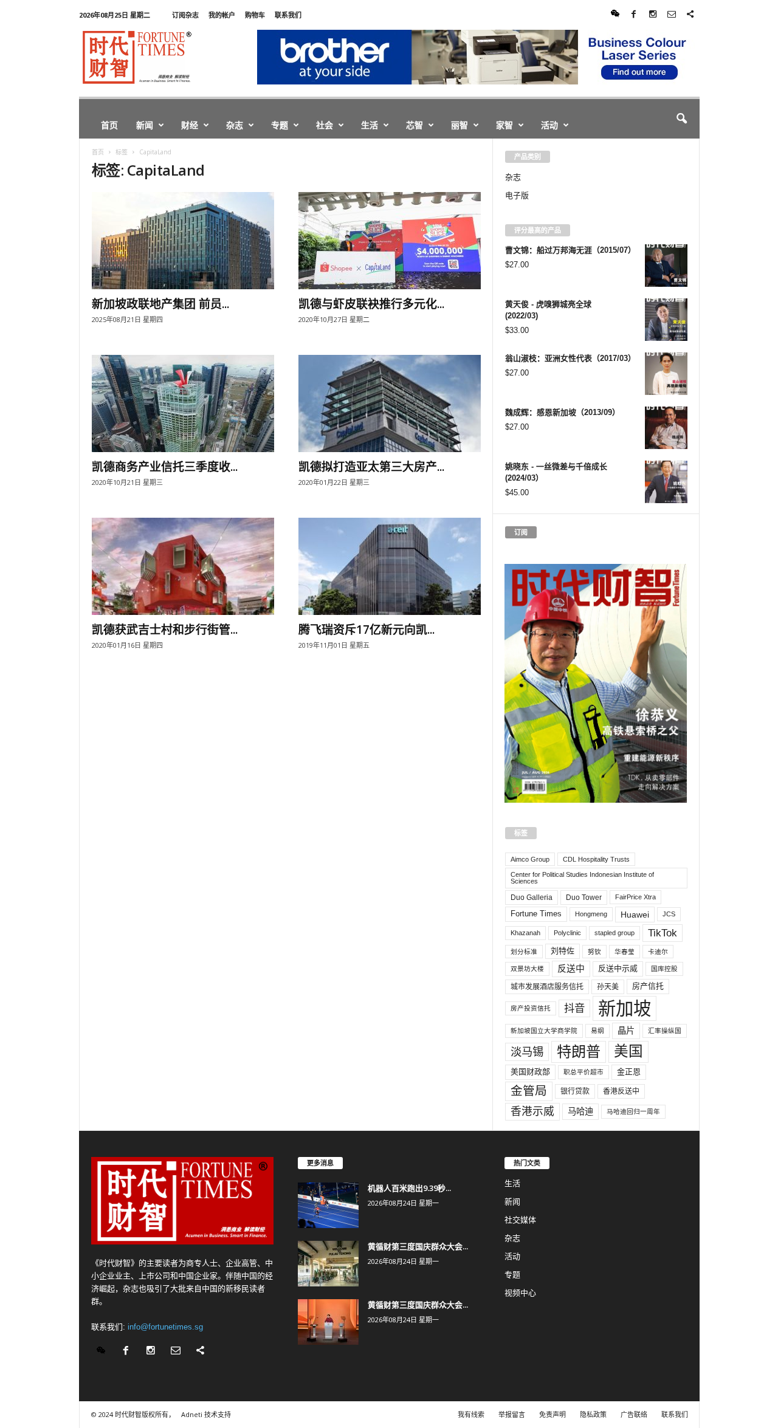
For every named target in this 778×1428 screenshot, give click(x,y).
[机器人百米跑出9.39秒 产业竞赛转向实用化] (328, 1205)
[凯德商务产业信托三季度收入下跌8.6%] (183, 403)
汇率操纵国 (664, 1030)
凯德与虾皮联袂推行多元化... (371, 304)
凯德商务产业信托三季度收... (165, 467)
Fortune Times (536, 913)
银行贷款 (575, 1091)
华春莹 (624, 951)
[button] (681, 119)
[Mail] (671, 15)
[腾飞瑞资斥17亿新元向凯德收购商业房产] (389, 566)
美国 (628, 1051)
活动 (549, 125)
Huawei (635, 914)
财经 (189, 125)
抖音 (574, 1008)
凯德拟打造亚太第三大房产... (371, 467)
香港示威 (532, 1111)
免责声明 (552, 1414)
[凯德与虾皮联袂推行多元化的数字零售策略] (389, 240)
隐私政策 (593, 1414)
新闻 (144, 125)
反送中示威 (618, 968)
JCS (669, 914)
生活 (369, 125)
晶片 (626, 1030)
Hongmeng (591, 914)
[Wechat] (615, 15)
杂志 (234, 125)
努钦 (594, 951)
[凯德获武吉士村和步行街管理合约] (183, 566)
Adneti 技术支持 (206, 1414)
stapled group (614, 932)
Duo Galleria (532, 897)
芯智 (414, 125)
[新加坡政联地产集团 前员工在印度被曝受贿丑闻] (183, 240)
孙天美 (608, 987)
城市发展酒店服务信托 (547, 987)
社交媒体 (520, 1219)
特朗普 (579, 1051)
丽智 (459, 125)
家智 (504, 125)
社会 (324, 125)
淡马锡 (527, 1051)
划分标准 (524, 951)
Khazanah (525, 932)
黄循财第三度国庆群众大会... (418, 1246)
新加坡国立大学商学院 (544, 1030)
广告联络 (634, 1414)
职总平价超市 (583, 1072)
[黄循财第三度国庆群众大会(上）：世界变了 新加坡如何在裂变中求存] (328, 1322)
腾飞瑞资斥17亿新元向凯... (366, 629)
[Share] (690, 15)
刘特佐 (562, 950)
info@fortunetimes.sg (165, 1326)
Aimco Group (530, 859)
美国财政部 (530, 1071)
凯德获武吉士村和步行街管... (165, 629)
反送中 (571, 968)
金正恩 (629, 1071)
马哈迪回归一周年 (633, 1111)
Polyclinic (567, 932)
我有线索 (471, 1414)
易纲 (597, 1030)
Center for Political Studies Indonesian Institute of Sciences (582, 878)
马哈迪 (580, 1111)
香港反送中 (621, 1091)
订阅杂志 (185, 14)
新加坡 (624, 1008)
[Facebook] (634, 15)
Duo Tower (584, 897)
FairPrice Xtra (635, 897)
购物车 (255, 14)
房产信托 (648, 985)
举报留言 (511, 1414)
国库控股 (664, 968)
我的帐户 (221, 14)
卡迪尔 (658, 951)
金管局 (529, 1090)
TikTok (662, 933)
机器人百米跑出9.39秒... (409, 1188)
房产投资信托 (531, 1008)
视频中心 (520, 1292)
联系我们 (288, 14)
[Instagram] (652, 15)
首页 (109, 125)
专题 (279, 125)
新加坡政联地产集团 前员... (160, 304)
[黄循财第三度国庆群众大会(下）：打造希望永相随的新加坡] (328, 1263)
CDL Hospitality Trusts (596, 859)
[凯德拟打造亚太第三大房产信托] (389, 403)
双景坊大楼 (527, 968)
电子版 (517, 195)
